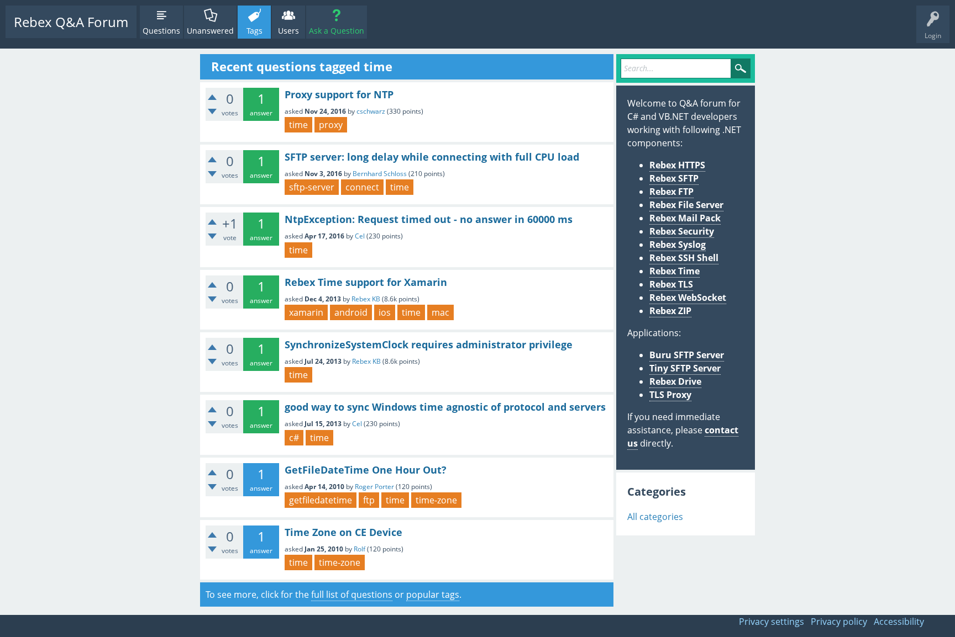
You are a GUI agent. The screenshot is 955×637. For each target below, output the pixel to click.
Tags (254, 30)
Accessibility (899, 621)
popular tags (432, 594)
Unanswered (210, 30)
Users (288, 30)
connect (362, 187)
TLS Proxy (670, 395)
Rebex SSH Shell (683, 258)
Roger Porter (374, 486)
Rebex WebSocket (687, 297)
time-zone (436, 500)
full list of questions (351, 594)
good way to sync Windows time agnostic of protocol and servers (445, 406)
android (351, 312)
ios (385, 312)
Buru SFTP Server (686, 355)
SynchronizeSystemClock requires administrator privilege (429, 344)
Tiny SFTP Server (685, 368)
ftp (369, 500)
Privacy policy (839, 621)
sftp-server (311, 187)
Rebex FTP (671, 191)
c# (294, 438)
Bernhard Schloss (380, 173)
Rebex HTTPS (677, 165)
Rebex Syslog (677, 244)
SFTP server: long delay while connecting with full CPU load (432, 156)
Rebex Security (681, 231)
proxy (331, 125)
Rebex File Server (686, 205)
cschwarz (370, 111)
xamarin (306, 312)
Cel (360, 236)
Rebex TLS (671, 284)
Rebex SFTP (674, 178)
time (298, 125)
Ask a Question (336, 30)
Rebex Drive (675, 381)
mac (440, 312)
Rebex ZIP (670, 311)
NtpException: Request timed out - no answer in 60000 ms (429, 219)
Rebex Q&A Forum (71, 22)
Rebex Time (674, 271)
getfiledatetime (320, 500)
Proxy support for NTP (339, 94)
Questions (161, 30)
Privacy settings (771, 621)
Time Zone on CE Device (343, 532)
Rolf (359, 549)
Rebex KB (365, 299)
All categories (655, 517)
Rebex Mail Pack (685, 218)
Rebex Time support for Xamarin (366, 282)
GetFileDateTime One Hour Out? (366, 469)
